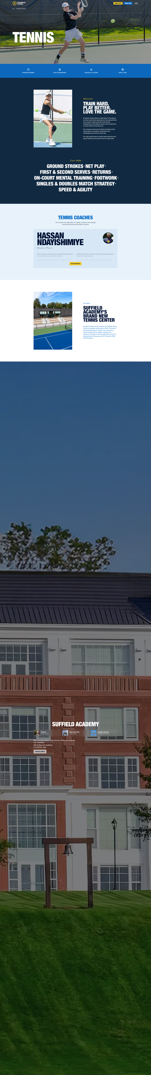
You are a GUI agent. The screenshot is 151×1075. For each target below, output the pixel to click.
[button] (136, 3)
